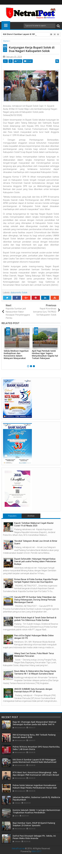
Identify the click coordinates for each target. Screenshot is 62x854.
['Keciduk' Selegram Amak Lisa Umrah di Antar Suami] (8, 545)
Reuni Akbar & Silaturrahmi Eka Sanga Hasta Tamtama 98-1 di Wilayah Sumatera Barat (35, 672)
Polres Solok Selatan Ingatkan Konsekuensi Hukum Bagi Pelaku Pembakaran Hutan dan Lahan (35, 788)
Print (18, 61)
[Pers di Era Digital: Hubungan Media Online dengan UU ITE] (8, 639)
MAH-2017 (36, 851)
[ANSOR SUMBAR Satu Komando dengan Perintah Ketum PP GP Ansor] (8, 693)
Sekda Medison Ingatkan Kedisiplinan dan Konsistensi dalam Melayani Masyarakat (16, 354)
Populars (12, 516)
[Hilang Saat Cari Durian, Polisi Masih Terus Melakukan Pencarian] (8, 657)
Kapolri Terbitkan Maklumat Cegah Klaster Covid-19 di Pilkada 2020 (34, 524)
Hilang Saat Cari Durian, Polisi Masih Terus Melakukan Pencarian (34, 654)
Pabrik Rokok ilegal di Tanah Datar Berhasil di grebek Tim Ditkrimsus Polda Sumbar (35, 618)
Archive (31, 516)
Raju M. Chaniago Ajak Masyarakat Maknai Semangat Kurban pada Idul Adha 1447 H (34, 723)
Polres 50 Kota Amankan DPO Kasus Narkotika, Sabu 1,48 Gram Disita (36, 748)
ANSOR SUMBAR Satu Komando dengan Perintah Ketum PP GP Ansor (33, 690)
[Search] (58, 25)
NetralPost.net (18, 848)
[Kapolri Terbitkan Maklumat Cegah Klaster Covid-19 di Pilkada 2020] (8, 527)
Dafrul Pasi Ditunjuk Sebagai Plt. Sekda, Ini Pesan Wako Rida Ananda (34, 837)
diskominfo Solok (19, 292)
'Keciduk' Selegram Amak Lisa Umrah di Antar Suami (35, 542)
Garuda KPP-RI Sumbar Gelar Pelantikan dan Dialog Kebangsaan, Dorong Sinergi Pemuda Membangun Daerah (35, 600)
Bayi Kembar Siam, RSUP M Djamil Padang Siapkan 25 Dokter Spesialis (34, 824)
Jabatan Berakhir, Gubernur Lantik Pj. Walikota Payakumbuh (36, 798)
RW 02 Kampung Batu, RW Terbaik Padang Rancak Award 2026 (34, 736)
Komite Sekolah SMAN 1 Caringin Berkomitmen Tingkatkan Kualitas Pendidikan (36, 811)
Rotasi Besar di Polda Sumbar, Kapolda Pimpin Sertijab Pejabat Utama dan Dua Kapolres (36, 580)
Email (29, 61)
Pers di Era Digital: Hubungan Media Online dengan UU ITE (34, 636)
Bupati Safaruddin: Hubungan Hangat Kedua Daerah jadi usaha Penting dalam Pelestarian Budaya (35, 561)
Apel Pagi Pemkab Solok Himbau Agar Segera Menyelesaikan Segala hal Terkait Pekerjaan (45, 354)
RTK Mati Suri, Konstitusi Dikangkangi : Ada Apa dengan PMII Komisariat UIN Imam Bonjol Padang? (36, 775)
